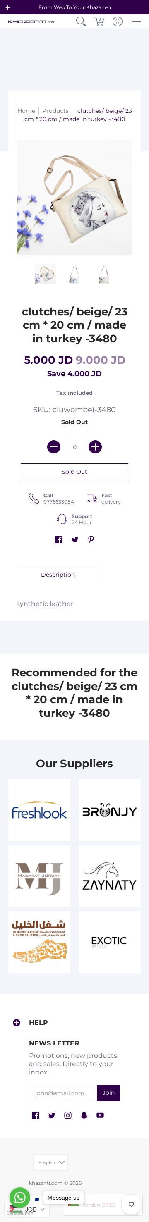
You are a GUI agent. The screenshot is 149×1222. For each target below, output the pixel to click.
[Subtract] (53, 446)
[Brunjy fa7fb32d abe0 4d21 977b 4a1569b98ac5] (110, 810)
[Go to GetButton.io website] (20, 1213)
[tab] (58, 574)
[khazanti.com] (31, 22)
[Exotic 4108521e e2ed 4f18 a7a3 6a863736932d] (110, 942)
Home (26, 111)
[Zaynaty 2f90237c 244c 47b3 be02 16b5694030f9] (110, 876)
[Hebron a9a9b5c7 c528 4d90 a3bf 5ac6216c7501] (39, 942)
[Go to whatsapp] (20, 1197)
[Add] (95, 446)
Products (55, 111)
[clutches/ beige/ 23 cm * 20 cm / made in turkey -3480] (45, 274)
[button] (8, 7)
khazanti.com (46, 1183)
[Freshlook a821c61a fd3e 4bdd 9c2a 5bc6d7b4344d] (39, 810)
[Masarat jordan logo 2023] (39, 876)
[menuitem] (81, 21)
